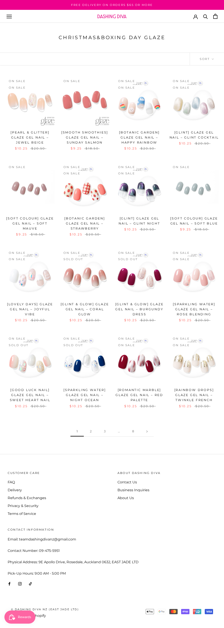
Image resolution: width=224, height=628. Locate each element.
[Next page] (147, 431)
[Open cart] (215, 16)
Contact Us (127, 482)
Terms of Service (22, 514)
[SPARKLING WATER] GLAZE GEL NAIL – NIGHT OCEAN (84, 395)
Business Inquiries (133, 490)
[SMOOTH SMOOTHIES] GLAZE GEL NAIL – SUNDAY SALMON (84, 137)
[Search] (205, 16)
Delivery (15, 490)
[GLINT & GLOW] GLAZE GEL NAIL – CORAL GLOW (85, 309)
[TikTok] (30, 584)
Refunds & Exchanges (27, 498)
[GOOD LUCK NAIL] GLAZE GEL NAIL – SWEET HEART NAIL (30, 395)
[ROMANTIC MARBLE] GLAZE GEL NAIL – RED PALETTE (139, 395)
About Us (125, 498)
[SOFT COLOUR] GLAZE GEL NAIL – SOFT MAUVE (30, 223)
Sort (205, 59)
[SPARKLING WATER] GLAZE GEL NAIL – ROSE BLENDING (194, 309)
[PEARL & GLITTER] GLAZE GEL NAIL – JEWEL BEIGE (29, 137)
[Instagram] (20, 584)
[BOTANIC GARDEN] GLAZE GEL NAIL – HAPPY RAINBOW (139, 137)
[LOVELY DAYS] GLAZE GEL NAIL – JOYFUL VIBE (30, 309)
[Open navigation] (9, 16)
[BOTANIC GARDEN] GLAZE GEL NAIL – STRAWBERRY (84, 223)
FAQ (11, 482)
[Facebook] (9, 584)
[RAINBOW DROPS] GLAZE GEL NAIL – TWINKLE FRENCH (194, 395)
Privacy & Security (23, 506)
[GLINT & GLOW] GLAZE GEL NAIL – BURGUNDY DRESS (139, 309)
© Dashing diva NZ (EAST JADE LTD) (45, 609)
